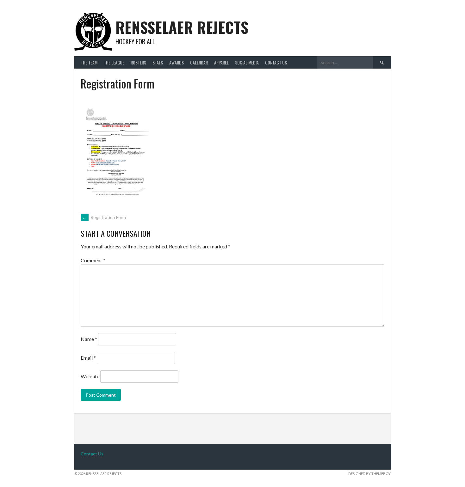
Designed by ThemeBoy (369, 474)
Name (89, 339)
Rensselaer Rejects (181, 27)
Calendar (199, 62)
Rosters (138, 62)
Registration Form (104, 217)
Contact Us (276, 62)
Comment (93, 260)
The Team (89, 62)
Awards (176, 62)
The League (114, 62)
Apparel (221, 62)
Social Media (247, 62)
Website (90, 376)
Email (88, 358)
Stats (157, 62)
